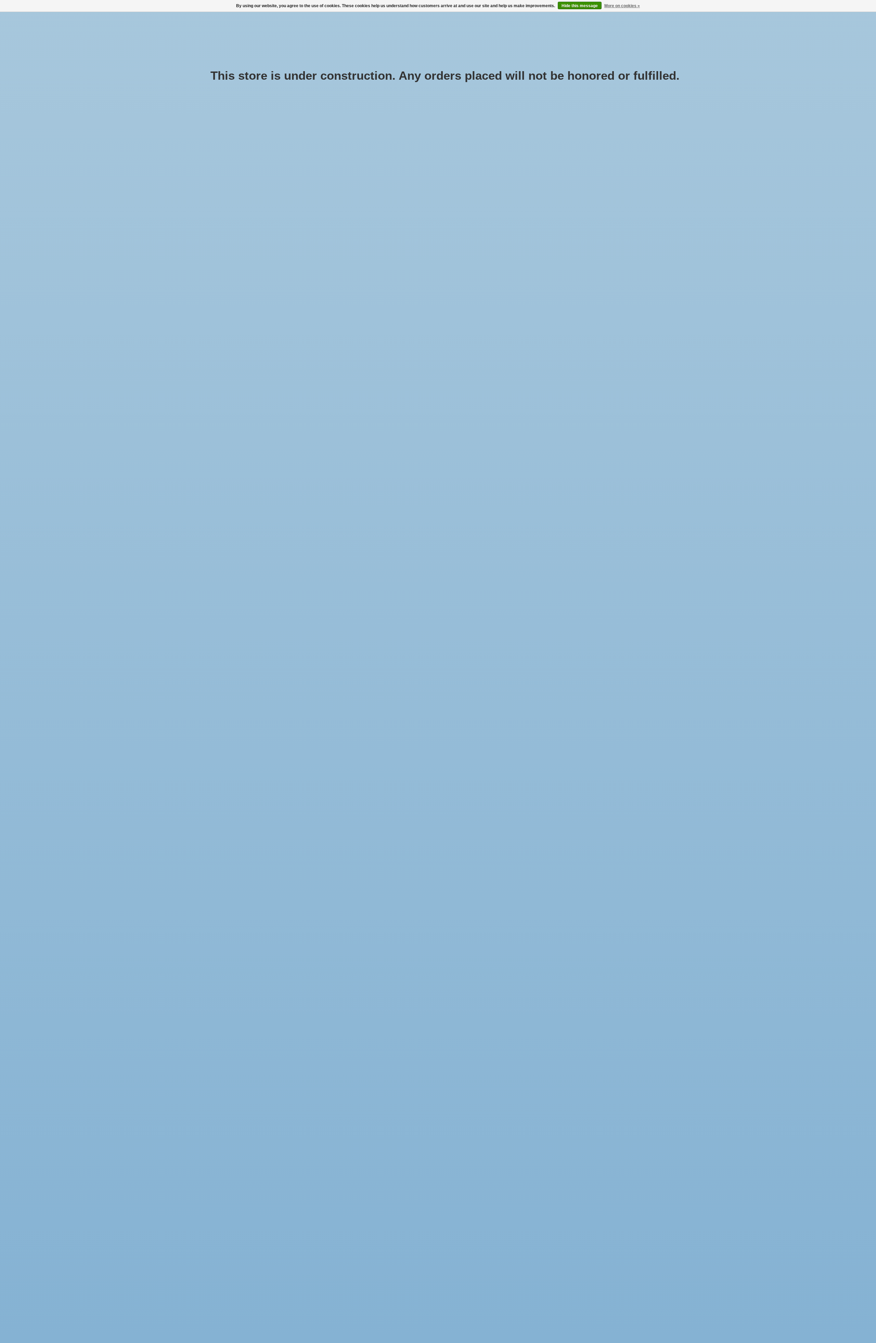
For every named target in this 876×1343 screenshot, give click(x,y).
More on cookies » (622, 5)
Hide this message (580, 5)
